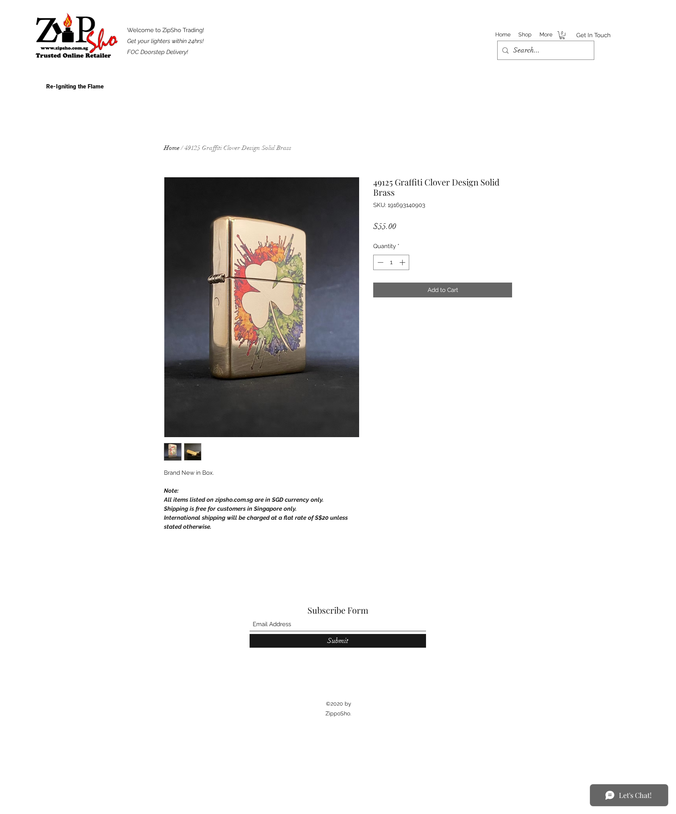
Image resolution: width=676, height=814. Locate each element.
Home (172, 148)
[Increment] (403, 262)
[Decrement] (379, 262)
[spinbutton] (391, 262)
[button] (562, 35)
